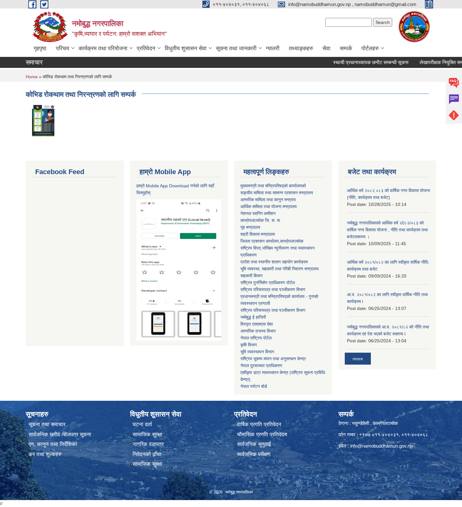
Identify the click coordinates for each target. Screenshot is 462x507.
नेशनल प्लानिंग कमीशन (258, 213)
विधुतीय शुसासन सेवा (185, 48)
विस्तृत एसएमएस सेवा (256, 324)
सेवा (326, 48)
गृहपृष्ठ (40, 48)
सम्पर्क (346, 48)
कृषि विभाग (248, 344)
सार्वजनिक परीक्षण (253, 454)
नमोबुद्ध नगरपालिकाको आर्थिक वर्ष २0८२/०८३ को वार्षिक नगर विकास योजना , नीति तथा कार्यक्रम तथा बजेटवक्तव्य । (387, 229)
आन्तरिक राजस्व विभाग (258, 330)
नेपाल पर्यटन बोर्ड (253, 386)
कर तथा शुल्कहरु (45, 454)
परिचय (62, 48)
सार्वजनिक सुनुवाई (254, 444)
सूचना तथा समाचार (47, 424)
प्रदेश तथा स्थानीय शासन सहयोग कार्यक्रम (274, 261)
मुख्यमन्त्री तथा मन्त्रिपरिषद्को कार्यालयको (273, 185)
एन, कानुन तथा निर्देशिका (53, 444)
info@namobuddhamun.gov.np (381, 446)
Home (32, 76)
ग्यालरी (272, 48)
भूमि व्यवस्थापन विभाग (257, 351)
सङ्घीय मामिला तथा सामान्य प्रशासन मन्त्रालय (276, 192)
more (358, 358)
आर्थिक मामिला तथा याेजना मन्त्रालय (268, 206)
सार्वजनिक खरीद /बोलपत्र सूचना (60, 435)
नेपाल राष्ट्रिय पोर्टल (256, 337)
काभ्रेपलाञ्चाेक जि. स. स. (260, 220)
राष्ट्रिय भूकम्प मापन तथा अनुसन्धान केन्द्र (273, 358)
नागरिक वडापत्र (148, 444)
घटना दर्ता (142, 424)
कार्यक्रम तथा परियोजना (103, 48)
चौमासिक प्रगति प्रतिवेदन (262, 435)
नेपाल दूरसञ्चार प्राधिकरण (261, 365)
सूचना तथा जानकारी (236, 48)
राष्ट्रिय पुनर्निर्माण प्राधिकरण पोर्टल (267, 282)
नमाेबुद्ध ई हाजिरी (253, 317)
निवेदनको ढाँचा (147, 454)
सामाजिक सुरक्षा (147, 435)
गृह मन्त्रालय (250, 227)
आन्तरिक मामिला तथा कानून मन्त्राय (268, 199)
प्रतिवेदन (146, 48)
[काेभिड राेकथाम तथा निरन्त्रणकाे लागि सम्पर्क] (43, 120)
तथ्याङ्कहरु (301, 48)
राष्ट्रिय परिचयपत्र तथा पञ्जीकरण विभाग (272, 289)
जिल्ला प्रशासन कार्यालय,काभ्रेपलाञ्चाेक (271, 241)
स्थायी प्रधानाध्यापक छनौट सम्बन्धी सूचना (361, 62)
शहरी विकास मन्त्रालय (257, 234)
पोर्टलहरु (370, 48)
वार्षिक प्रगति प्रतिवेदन (259, 424)
